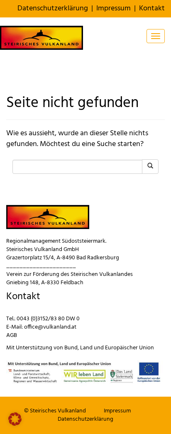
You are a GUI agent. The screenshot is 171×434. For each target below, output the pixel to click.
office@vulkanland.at (50, 327)
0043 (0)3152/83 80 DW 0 (48, 319)
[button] (15, 419)
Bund (71, 348)
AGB (11, 335)
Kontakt (152, 8)
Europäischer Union (129, 348)
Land (86, 348)
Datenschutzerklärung (52, 8)
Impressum (113, 8)
